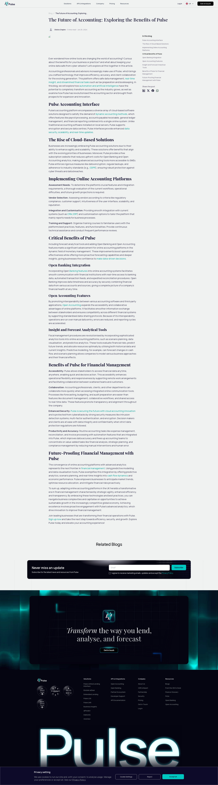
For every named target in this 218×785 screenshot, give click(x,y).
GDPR (92, 167)
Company (100, 3)
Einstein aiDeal (89, 690)
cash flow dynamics (117, 475)
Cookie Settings (126, 777)
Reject (149, 777)
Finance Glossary (171, 692)
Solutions (67, 3)
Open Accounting (71, 305)
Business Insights (90, 707)
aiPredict (87, 711)
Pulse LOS (87, 698)
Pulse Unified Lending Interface (92, 685)
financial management (93, 468)
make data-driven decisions (111, 258)
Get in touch (205, 3)
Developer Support (118, 696)
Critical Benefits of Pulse (152, 54)
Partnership (142, 692)
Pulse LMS (87, 702)
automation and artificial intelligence (99, 85)
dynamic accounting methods (111, 114)
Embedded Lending (91, 694)
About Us (141, 684)
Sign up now (55, 519)
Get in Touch (143, 704)
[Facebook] (152, 90)
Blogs (167, 684)
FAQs (167, 696)
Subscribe (178, 567)
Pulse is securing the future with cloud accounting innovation (103, 411)
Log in (180, 4)
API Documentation (118, 700)
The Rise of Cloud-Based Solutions (155, 44)
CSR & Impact (143, 688)
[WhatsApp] (157, 90)
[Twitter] (148, 90)
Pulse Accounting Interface (152, 40)
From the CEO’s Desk (173, 688)
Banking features (78, 270)
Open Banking (116, 688)
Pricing (112, 3)
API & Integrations (84, 3)
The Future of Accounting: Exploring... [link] (71, 13)
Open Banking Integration (151, 57)
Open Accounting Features (152, 61)
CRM (69, 214)
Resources (124, 3)
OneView (87, 719)
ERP (75, 214)
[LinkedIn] (143, 90)
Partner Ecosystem (118, 692)
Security (141, 696)
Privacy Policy (167, 573)
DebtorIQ (87, 715)
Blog (50, 13)
